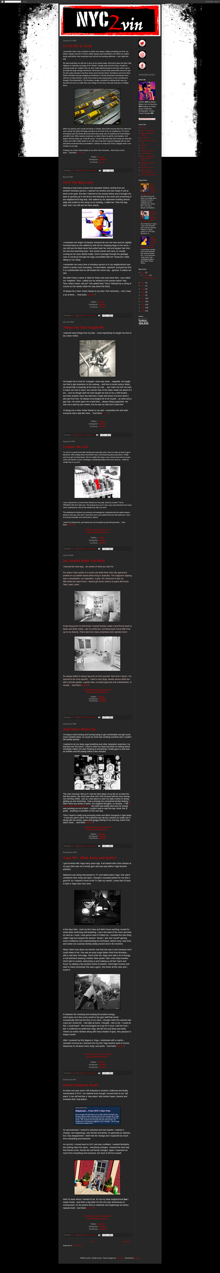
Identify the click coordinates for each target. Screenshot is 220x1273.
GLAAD (143, 145)
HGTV (143, 148)
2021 (143, 283)
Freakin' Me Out (75, 447)
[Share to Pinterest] (112, 170)
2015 (143, 298)
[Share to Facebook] (110, 170)
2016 (143, 295)
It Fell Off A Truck (77, 46)
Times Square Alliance (149, 175)
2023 (143, 272)
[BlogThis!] (106, 170)
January (146, 275)
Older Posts (127, 1242)
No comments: (92, 170)
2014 (143, 301)
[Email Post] (99, 170)
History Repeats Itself (80, 1085)
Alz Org (143, 128)
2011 (143, 311)
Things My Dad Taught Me (83, 327)
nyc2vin (102, 162)
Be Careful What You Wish (84, 561)
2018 (143, 289)
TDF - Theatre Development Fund (148, 171)
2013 (143, 304)
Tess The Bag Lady (78, 182)
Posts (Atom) (77, 1245)
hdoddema (120, 1258)
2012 (143, 308)
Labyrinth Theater (147, 151)
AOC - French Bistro (148, 130)
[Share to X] (108, 170)
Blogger (136, 1258)
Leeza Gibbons (146, 153)
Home (92, 1242)
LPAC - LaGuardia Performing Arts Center (147, 158)
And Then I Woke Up (79, 729)
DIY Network (145, 138)
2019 (143, 286)
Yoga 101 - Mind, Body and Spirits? (90, 858)
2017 (143, 292)
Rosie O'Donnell (146, 167)
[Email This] (104, 170)
